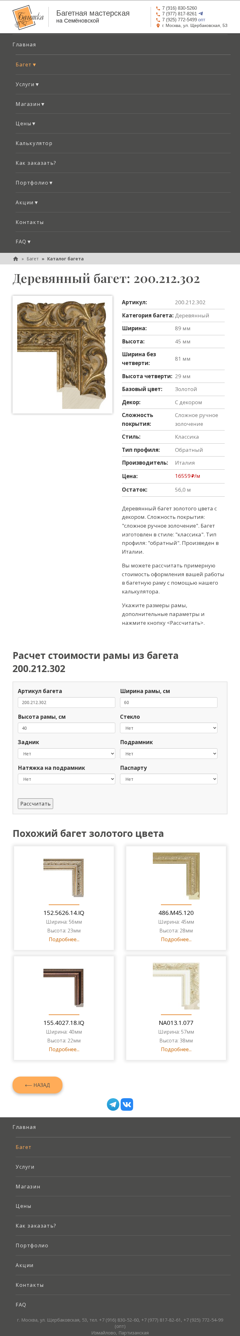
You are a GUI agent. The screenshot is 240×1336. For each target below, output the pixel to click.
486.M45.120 (176, 913)
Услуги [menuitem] (25, 1166)
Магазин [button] (31, 104)
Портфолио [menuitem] (32, 1245)
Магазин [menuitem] (28, 1186)
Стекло (130, 716)
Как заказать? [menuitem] (36, 162)
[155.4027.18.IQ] (64, 986)
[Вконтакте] (127, 1104)
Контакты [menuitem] (30, 222)
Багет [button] (27, 64)
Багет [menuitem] (24, 1147)
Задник (28, 742)
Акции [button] (27, 202)
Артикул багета (40, 691)
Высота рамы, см (42, 716)
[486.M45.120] (176, 876)
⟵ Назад (37, 1085)
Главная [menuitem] (24, 44)
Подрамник (136, 742)
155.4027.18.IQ (63, 1023)
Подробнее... (64, 939)
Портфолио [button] (35, 182)
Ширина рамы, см (145, 691)
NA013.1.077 (176, 1023)
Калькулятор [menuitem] (34, 143)
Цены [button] (26, 123)
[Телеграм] (113, 1104)
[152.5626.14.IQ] (64, 876)
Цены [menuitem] (23, 1206)
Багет (33, 259)
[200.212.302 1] (62, 354)
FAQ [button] (24, 241)
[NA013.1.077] (176, 986)
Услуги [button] (28, 84)
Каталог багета (65, 259)
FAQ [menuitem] (21, 1304)
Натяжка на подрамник (51, 767)
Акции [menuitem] (25, 1265)
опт (183, 19)
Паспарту (133, 767)
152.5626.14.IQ (63, 913)
